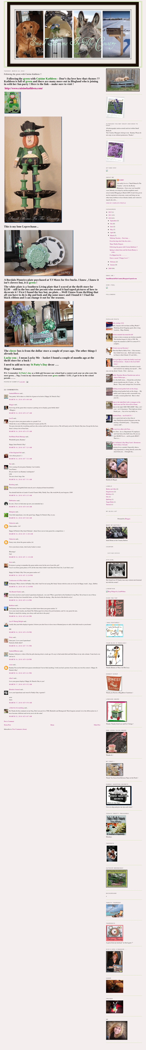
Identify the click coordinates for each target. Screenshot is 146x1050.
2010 (110, 218)
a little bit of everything (16, 708)
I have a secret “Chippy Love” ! (119, 258)
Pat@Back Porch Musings (17, 437)
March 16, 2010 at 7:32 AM (20, 459)
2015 (110, 212)
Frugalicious (110, 492)
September (113, 221)
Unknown (12, 523)
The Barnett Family (15, 592)
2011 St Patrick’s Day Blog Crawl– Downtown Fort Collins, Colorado (126, 443)
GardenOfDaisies (14, 393)
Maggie (11, 405)
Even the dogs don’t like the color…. (121, 241)
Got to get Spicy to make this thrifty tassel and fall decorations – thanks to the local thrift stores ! (126, 361)
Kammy (121, 180)
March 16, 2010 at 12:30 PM (21, 587)
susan (11, 665)
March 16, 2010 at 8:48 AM (20, 507)
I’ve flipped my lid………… (118, 255)
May (111, 229)
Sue (10, 464)
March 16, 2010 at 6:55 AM (20, 431)
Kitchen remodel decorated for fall (122, 334)
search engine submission (113, 553)
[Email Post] (27, 381)
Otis (107, 497)
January (112, 265)
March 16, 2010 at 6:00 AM (20, 399)
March (112, 235)
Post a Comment (9, 721)
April (112, 232)
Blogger (127, 519)
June (111, 227)
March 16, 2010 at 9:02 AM (20, 518)
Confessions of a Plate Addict (18, 580)
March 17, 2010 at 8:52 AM (20, 684)
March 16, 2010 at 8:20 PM (20, 659)
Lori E (11, 418)
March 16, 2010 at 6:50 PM (20, 632)
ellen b (11, 678)
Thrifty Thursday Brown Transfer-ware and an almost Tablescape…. (126, 376)
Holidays (109, 494)
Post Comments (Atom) (19, 729)
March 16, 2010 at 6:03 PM (20, 616)
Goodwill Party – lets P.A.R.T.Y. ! (122, 415)
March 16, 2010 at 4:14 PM (20, 600)
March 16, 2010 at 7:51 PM (20, 646)
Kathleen (12, 605)
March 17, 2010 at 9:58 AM (20, 703)
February (113, 262)
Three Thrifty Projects (116, 244)
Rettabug (12, 484)
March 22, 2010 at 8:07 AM (20, 716)
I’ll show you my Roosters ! (120, 348)
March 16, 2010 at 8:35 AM (20, 495)
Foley (11, 637)
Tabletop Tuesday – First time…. (120, 238)
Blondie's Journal (14, 689)
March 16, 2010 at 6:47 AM (20, 413)
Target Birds (110, 502)
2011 (110, 215)
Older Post (97, 725)
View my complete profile (116, 203)
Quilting (108, 499)
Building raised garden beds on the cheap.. (125, 389)
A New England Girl (15, 452)
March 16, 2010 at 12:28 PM (21, 575)
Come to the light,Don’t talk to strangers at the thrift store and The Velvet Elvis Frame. (126, 403)
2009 (110, 268)
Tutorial (108, 504)
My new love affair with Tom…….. (122, 429)
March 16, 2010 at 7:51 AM (20, 479)
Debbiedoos (13, 500)
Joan (10, 562)
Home (52, 725)
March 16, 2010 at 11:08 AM (21, 534)
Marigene (12, 512)
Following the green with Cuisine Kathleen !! (124, 247)
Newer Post (7, 725)
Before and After (111, 489)
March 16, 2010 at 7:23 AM (20, 447)
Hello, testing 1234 (118, 323)
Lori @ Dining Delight (16, 621)
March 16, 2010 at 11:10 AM (21, 557)
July (111, 224)
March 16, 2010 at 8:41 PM (20, 673)
